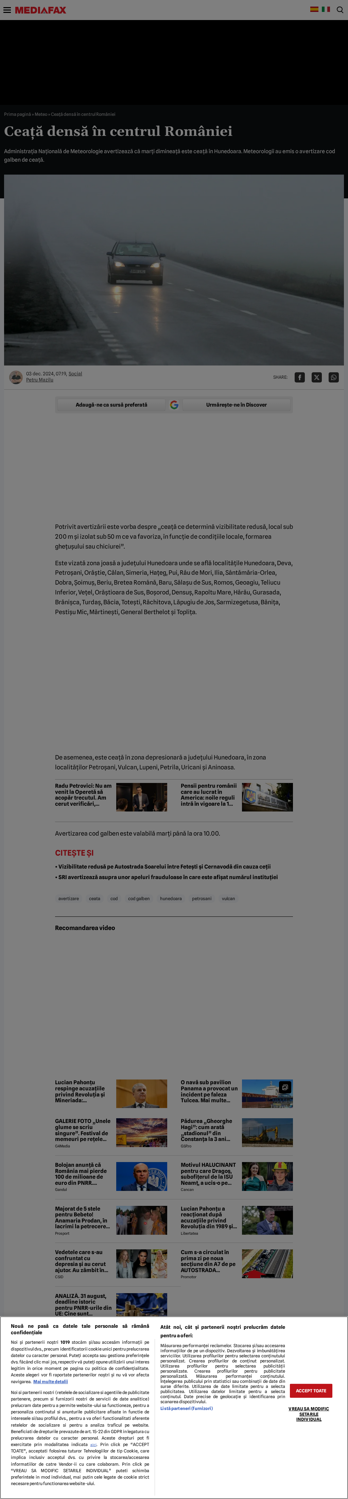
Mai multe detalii (50, 1381)
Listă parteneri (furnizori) (186, 1408)
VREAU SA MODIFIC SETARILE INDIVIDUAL (309, 1414)
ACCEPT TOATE (311, 1390)
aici (93, 1445)
